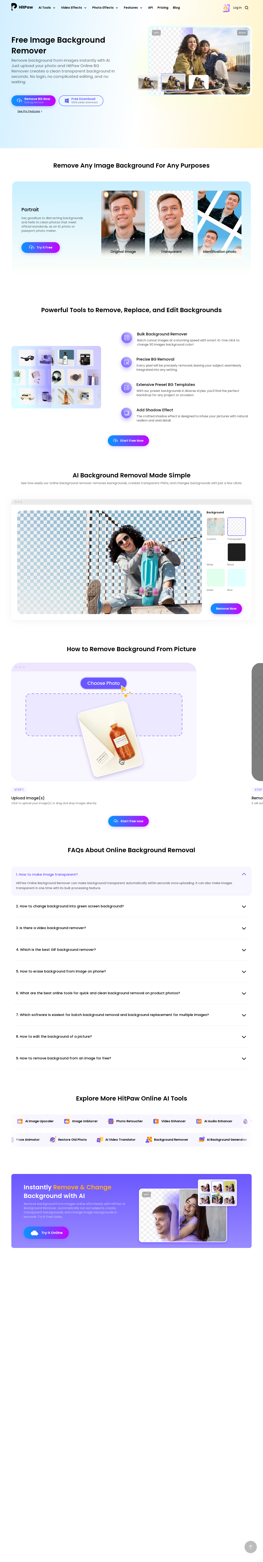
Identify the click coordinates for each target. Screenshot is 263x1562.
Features (131, 7)
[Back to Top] (251, 1547)
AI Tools (45, 7)
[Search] (248, 7)
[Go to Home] (22, 8)
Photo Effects (103, 7)
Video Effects (71, 7)
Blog (176, 7)
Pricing (162, 7)
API (150, 7)
